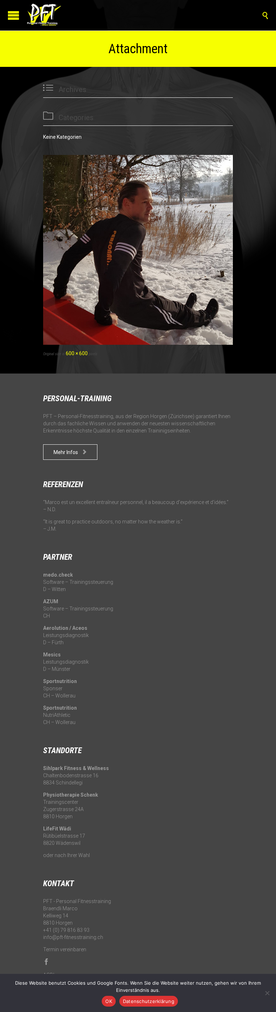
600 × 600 (77, 353)
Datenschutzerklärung (148, 1001)
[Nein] (267, 993)
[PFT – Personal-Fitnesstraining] (43, 15)
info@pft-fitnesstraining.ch (73, 937)
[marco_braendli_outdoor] (138, 250)
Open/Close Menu (13, 15)
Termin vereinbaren (64, 949)
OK (108, 1001)
